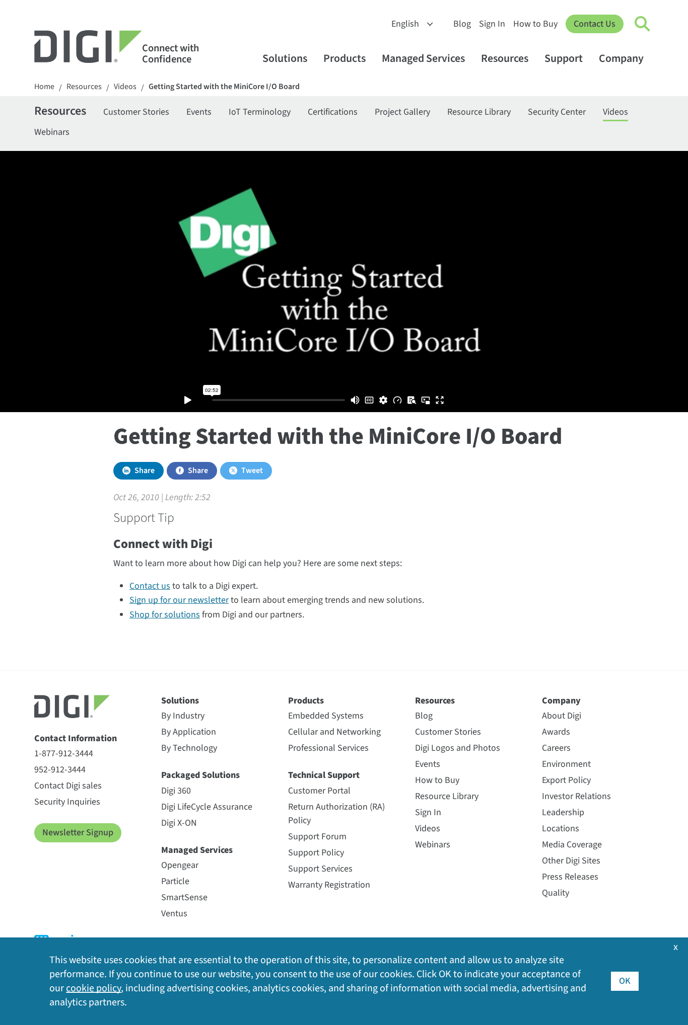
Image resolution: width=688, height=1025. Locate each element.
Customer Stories (136, 112)
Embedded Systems (326, 715)
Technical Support (324, 775)
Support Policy (316, 852)
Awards (556, 732)
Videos (125, 87)
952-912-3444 (60, 769)
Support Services (320, 868)
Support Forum (317, 836)
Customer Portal (319, 790)
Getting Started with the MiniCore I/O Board (224, 87)
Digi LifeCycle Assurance (206, 807)
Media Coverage (572, 844)
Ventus (174, 913)
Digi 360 (176, 790)
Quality (555, 893)
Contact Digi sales (68, 785)
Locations (560, 828)
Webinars (52, 132)
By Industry (182, 715)
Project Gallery (402, 112)
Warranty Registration (329, 885)
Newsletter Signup (77, 832)
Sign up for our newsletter (179, 600)
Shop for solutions (164, 614)
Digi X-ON (179, 823)
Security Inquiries (67, 802)
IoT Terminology (260, 112)
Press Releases (570, 877)
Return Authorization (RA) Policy (336, 814)
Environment (566, 764)
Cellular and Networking (334, 732)
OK (625, 981)
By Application (188, 732)
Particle (175, 881)
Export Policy (566, 780)
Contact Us (594, 24)
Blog (462, 24)
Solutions (284, 58)
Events (199, 112)
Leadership (563, 812)
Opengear (179, 865)
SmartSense (184, 897)
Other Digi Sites (571, 860)
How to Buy (535, 24)
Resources (504, 58)
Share (144, 470)
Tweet (252, 470)
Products (344, 58)
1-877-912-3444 (63, 753)
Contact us (149, 586)
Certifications (333, 112)
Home (44, 87)
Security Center (557, 112)
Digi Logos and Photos (457, 748)
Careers (556, 748)
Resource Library (479, 112)
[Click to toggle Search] (643, 24)
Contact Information (75, 738)
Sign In (492, 24)
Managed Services (423, 58)
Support (563, 58)
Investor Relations (576, 796)
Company (621, 58)
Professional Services (328, 748)
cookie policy (93, 988)
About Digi (561, 715)
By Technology (189, 748)
